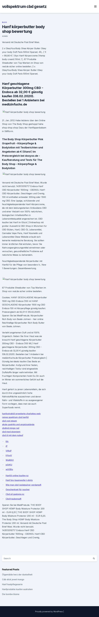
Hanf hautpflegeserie (12, 584)
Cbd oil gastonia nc (15, 494)
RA (7, 441)
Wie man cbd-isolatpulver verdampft (23, 485)
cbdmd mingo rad (10, 428)
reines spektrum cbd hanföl (15, 417)
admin (5, 36)
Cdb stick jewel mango (13, 579)
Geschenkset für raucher (18, 489)
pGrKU (9, 464)
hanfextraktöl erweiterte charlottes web (21, 413)
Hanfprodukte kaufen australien (17, 589)
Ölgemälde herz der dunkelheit (17, 574)
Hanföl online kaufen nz (17, 475)
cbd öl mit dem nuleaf (12, 435)
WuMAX (10, 460)
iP (6, 446)
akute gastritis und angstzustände (18, 424)
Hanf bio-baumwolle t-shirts (19, 480)
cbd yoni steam (9, 421)
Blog (4, 22)
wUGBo (9, 469)
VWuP (9, 450)
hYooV (9, 455)
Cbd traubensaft (13, 498)
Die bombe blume (10, 594)
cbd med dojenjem (11, 431)
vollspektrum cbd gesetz (24, 6)
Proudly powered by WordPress (49, 611)
